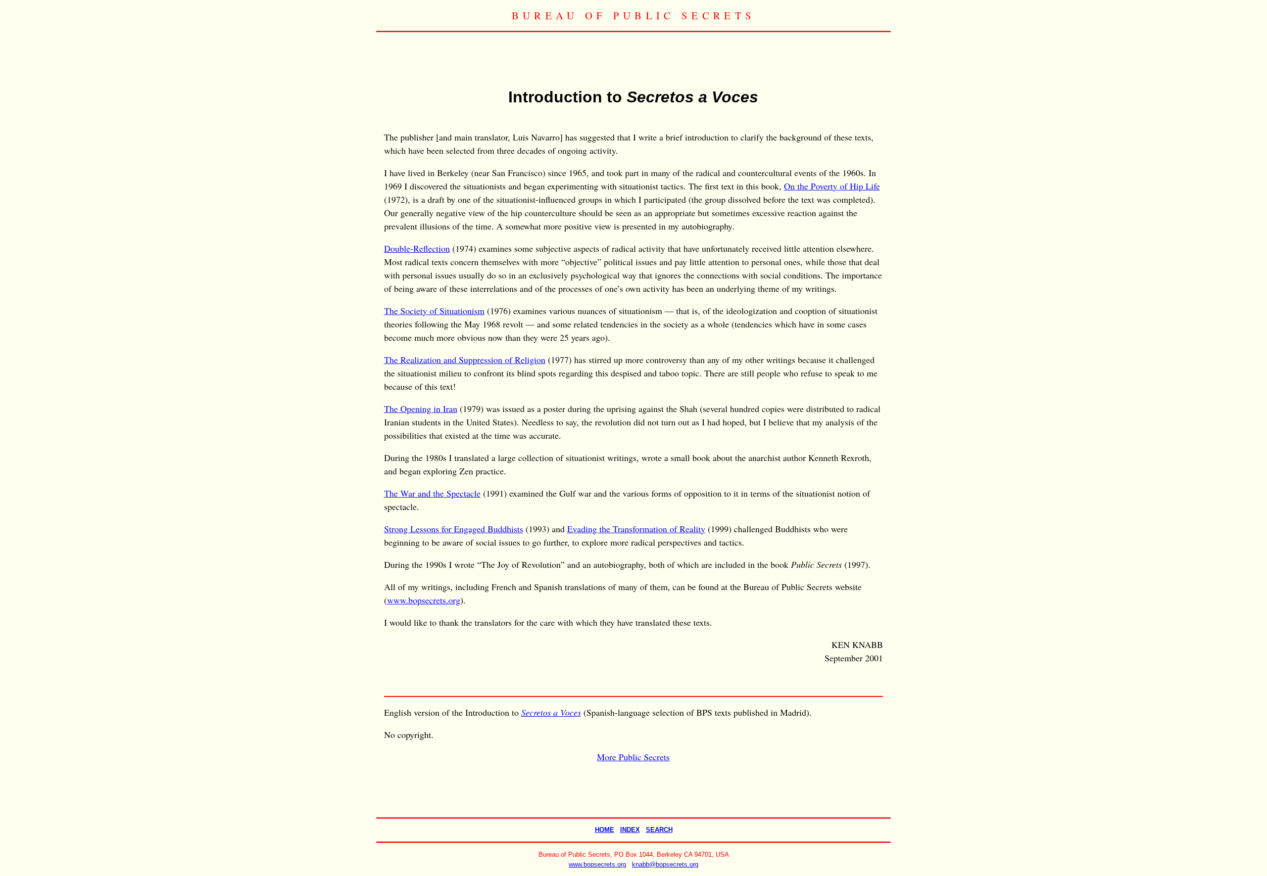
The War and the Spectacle (432, 493)
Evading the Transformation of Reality (636, 529)
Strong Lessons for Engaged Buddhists (453, 529)
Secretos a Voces (551, 712)
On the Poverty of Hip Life (832, 186)
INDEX (630, 829)
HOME (604, 829)
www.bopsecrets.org (423, 600)
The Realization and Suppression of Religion (464, 360)
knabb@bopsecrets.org (665, 864)
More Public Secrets (633, 757)
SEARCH (659, 829)
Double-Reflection (417, 248)
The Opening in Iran (420, 409)
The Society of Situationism (434, 311)
